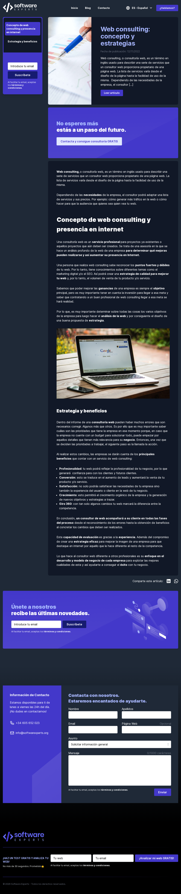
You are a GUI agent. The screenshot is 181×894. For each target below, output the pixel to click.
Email (71, 723)
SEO (89, 274)
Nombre (73, 709)
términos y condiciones (16, 86)
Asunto (72, 738)
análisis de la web (113, 316)
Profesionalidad (70, 468)
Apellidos (127, 709)
